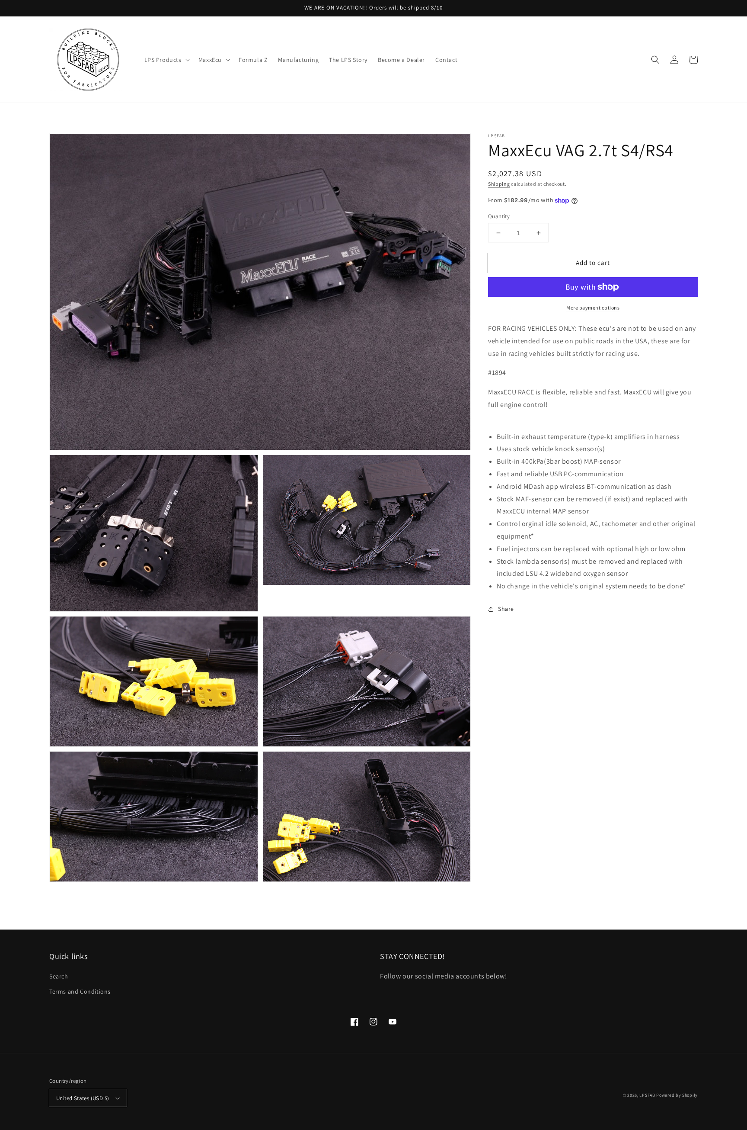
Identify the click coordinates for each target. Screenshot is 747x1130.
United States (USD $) (82, 1098)
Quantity (499, 216)
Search (58, 976)
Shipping (499, 184)
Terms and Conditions (80, 991)
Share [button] (506, 609)
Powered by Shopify (677, 1095)
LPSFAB (647, 1095)
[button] (166, 60)
